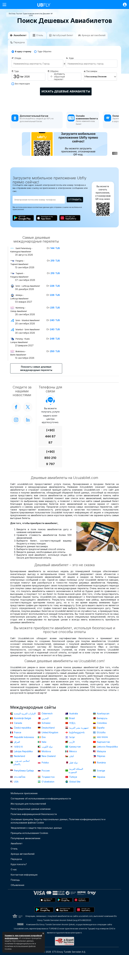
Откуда (17, 58)
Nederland (19, 756)
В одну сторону (23, 51)
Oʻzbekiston (47, 781)
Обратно (54, 71)
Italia (43, 742)
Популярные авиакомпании (25, 838)
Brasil (72, 718)
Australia (73, 713)
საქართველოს (76, 732)
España (100, 727)
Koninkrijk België (22, 718)
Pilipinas (100, 756)
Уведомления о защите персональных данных (36, 827)
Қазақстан (75, 746)
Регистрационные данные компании (30, 809)
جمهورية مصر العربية (79, 727)
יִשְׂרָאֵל (72, 737)
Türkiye (73, 777)
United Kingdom (49, 732)
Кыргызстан (103, 742)
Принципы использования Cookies (29, 833)
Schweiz (45, 723)
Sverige (100, 770)
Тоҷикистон (48, 777)
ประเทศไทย (19, 777)
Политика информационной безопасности (34, 814)
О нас (14, 869)
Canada (17, 723)
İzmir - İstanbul (28, 320)
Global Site (74, 781)
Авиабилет (16, 843)
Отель (14, 848)
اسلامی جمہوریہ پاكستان (21, 762)
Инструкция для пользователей (28, 803)
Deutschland (48, 727)
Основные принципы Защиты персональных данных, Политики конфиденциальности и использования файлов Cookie (58, 821)
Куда (71, 58)
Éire (43, 737)
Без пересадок (22, 83)
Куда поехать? (19, 864)
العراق (16, 742)
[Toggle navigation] (6, 4)
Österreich (47, 713)
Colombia (101, 723)
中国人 (72, 723)
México (73, 751)
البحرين (45, 718)
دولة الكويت (47, 746)
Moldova (46, 751)
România (101, 762)
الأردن (72, 742)
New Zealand (48, 756)
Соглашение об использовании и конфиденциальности (41, 798)
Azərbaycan (102, 713)
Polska (45, 762)
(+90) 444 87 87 (50, 436)
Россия (45, 770)
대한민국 (18, 746)
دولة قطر (73, 762)
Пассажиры (91, 71)
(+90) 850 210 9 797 (50, 458)
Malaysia (101, 751)
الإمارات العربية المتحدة (24, 713)
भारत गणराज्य (102, 737)
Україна (100, 777)
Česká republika (22, 727)
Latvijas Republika (23, 751)
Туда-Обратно (44, 51)
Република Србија (23, 770)
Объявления (17, 885)
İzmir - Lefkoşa (28, 286)
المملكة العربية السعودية (76, 770)
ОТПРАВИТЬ (75, 199)
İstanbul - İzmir (28, 329)
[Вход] (123, 4)
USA (15, 781)
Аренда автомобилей (22, 853)
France (17, 732)
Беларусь (101, 718)
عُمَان (71, 756)
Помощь (15, 880)
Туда (16, 71)
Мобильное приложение (24, 793)
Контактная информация (24, 874)
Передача (16, 859)
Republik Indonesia (23, 737)
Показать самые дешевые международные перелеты (36, 368)
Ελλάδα (101, 732)
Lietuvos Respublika (107, 746)
